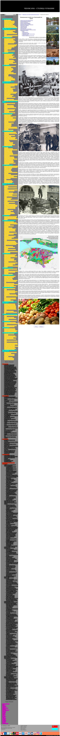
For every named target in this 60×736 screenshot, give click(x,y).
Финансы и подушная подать (9, 230)
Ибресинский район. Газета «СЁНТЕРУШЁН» (9, 405)
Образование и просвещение (9, 109)
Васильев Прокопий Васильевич (10, 368)
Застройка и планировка (8, 39)
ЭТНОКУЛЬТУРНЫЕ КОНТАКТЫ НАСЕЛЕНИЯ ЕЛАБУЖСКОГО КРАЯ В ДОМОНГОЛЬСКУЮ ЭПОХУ (12, 680)
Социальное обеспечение (9, 60)
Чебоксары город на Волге (7, 19)
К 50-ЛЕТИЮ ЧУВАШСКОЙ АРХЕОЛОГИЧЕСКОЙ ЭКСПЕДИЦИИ (10, 602)
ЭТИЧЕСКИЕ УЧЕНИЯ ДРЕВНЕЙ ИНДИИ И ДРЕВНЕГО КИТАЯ (12, 490)
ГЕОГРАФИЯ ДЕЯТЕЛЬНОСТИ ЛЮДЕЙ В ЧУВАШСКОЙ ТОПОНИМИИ (11, 447)
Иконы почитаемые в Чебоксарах (10, 325)
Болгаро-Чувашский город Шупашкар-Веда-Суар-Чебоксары (9, 29)
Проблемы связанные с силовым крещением (10, 261)
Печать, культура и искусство (9, 112)
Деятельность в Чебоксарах (9, 21)
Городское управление (8, 274)
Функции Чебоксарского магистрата (11, 271)
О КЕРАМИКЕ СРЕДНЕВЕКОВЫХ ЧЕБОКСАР (11, 649)
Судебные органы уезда (8, 246)
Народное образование (8, 62)
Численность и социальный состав (10, 44)
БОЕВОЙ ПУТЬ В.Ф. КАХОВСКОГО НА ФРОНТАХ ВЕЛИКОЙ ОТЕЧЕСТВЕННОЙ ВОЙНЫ (12, 587)
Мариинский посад (5, 703)
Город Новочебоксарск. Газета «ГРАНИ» (10, 420)
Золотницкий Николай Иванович (10, 379)
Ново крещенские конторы (9, 258)
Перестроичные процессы (9, 176)
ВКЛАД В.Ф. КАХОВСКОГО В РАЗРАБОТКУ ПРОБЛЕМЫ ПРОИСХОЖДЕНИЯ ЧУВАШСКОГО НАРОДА (11, 594)
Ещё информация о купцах (9, 358)
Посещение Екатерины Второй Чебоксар (10, 250)
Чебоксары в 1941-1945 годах (7, 131)
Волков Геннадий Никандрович (10, 371)
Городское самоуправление (9, 56)
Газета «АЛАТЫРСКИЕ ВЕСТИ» (9, 397)
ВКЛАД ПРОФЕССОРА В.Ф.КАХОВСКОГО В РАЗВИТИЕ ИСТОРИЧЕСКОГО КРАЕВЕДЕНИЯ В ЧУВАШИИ (11, 581)
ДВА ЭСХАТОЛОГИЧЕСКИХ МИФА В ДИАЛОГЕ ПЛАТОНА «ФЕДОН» (11, 487)
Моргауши (4, 706)
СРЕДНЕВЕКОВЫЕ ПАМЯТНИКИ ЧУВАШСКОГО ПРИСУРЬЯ (12, 624)
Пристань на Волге (7, 67)
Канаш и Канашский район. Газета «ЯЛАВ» (10, 407)
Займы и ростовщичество (9, 285)
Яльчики (3, 722)
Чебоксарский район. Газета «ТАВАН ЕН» (11, 428)
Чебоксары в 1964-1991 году (7, 165)
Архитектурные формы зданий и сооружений (10, 319)
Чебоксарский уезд (5, 215)
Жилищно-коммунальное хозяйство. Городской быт (11, 155)
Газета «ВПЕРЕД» (7, 432)
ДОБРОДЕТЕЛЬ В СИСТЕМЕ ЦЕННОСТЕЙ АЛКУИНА (11, 492)
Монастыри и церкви (6, 253)
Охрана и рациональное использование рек (8, 461)
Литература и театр (25, 34)
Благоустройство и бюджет (9, 158)
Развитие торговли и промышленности (8, 199)
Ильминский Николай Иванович (10, 381)
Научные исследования (8, 152)
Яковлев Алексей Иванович (9, 395)
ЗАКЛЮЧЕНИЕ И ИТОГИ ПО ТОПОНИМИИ (9, 453)
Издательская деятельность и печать (9, 98)
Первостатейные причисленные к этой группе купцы (10, 353)
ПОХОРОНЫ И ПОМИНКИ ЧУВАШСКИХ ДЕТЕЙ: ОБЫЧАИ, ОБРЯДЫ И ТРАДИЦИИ (11, 690)
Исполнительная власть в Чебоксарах (9, 226)
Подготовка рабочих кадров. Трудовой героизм (9, 136)
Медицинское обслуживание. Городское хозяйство (9, 145)
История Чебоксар (7, 20)
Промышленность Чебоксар (9, 22)
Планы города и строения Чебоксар (10, 205)
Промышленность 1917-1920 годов (10, 92)
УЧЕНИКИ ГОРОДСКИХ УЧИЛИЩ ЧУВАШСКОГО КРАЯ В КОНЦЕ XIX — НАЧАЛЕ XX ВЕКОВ (10, 657)
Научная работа (7, 141)
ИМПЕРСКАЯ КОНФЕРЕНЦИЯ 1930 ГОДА (11, 539)
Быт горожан (6, 64)
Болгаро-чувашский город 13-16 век (11, 35)
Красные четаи (5, 708)
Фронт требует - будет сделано (10, 137)
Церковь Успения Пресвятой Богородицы (9, 203)
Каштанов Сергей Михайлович (10, 383)
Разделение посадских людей (9, 304)
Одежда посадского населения (9, 329)
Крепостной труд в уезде (8, 300)
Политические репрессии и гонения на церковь (10, 129)
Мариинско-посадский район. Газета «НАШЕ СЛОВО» (11, 416)
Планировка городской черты (9, 204)
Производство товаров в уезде (10, 308)
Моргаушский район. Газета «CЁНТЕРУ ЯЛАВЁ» (9, 418)
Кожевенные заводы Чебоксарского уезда (11, 296)
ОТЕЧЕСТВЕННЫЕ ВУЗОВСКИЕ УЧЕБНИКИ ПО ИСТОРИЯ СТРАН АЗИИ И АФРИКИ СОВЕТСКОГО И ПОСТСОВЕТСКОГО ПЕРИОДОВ (12, 521)
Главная (19, 14)
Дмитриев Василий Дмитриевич (10, 376)
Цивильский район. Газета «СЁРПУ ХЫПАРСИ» (10, 426)
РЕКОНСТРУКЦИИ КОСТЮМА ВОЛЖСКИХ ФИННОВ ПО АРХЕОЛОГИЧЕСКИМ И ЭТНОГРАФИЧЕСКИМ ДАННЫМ (12, 621)
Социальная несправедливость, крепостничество (10, 299)
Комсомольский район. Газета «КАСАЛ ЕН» (9, 410)
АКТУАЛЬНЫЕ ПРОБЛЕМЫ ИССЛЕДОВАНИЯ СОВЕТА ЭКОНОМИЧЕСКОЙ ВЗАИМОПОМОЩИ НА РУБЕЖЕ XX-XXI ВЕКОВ (11, 671)
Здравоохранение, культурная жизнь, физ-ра (9, 164)
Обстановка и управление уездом (10, 233)
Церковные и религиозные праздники (9, 334)
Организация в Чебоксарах (9, 23)
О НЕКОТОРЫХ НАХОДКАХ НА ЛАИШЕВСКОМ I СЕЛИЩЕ (11, 626)
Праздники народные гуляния (9, 335)
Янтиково (4, 716)
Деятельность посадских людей (10, 307)
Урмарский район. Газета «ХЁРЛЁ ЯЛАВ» (10, 424)
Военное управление (8, 70)
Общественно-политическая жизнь (10, 27)
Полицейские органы (8, 55)
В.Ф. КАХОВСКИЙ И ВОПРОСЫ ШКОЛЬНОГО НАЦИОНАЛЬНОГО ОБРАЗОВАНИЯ (12, 584)
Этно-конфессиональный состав (10, 45)
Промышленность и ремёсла (9, 51)
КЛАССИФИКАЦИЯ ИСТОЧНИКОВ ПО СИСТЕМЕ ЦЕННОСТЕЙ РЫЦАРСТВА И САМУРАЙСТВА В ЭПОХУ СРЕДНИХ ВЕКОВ (11, 472)
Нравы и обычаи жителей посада (10, 336)
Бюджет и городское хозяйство (10, 118)
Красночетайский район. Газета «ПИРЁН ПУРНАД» (10, 414)
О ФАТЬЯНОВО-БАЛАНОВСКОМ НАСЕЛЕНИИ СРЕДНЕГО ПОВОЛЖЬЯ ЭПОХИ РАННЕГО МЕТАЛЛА (12, 632)
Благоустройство (7, 94)
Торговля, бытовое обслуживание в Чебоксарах (10, 173)
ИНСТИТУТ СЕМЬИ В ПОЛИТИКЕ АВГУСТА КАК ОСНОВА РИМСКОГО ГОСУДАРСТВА (10, 481)
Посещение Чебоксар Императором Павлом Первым (11, 252)
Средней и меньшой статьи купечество (9, 356)
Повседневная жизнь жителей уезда (11, 344)
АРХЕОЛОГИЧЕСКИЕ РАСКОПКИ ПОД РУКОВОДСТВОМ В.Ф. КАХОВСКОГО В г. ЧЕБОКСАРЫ (12, 590)
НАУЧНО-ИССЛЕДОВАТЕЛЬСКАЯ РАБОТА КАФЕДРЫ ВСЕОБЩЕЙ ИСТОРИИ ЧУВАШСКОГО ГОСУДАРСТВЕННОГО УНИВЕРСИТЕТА (12, 529)
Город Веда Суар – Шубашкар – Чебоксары (8, 184)
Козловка (4, 712)
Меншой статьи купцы (8, 357)
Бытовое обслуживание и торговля (10, 159)
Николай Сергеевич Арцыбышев (10, 367)
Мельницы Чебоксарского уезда (10, 294)
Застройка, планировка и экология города (10, 197)
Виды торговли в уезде (8, 279)
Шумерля (4, 709)
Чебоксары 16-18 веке (8, 36)
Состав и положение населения (10, 66)
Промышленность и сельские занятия (9, 104)
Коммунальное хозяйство (9, 105)
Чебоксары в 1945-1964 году (7, 146)
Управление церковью (8, 264)
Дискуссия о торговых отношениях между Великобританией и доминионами (10, 544)
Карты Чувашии (5, 439)
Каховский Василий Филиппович (10, 382)
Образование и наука (8, 150)
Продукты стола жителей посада (10, 331)
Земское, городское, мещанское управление (10, 74)
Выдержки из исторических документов (9, 191)
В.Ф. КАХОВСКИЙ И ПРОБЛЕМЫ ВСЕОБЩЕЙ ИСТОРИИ (10, 465)
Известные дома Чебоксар (9, 317)
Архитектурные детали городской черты (9, 314)
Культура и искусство (8, 96)
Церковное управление (8, 57)
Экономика (6, 75)
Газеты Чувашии (5, 396)
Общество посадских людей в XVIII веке (10, 313)
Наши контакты (23, 727)
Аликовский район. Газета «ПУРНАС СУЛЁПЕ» (10, 399)
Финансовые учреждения (9, 72)
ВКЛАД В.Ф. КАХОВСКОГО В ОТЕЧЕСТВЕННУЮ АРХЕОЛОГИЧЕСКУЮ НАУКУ (11, 468)
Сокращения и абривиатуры (11, 699)
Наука (5, 179)
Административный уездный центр (9, 220)
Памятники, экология (8, 168)
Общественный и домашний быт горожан (10, 332)
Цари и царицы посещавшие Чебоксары (9, 248)
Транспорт (6, 147)
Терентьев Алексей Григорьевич (10, 391)
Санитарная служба (7, 124)
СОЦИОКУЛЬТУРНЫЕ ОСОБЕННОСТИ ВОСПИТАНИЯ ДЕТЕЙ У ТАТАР (11, 550)
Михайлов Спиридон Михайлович (10, 387)
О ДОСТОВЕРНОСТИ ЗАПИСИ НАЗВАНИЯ (9, 441)
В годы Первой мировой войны (10, 26)
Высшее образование (8, 151)
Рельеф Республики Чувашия (9, 457)
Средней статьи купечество (9, 354)
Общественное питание (8, 160)
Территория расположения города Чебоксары (10, 186)
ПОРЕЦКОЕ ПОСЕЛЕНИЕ (10, 647)
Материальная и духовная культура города (10, 316)
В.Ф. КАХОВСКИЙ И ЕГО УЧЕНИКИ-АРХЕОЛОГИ (10, 597)
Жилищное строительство (9, 157)
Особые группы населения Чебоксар (10, 189)
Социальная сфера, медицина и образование (10, 59)
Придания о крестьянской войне (10, 242)
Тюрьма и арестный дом (8, 69)
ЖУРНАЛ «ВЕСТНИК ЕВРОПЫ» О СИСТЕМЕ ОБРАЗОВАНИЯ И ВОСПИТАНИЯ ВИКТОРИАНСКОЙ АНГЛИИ (10, 502)
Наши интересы (23, 729)
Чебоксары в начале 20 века (9, 25)
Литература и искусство (8, 142)
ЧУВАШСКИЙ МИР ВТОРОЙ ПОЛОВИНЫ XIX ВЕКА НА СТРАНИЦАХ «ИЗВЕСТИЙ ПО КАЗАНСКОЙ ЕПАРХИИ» (11, 697)
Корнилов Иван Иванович (9, 385)
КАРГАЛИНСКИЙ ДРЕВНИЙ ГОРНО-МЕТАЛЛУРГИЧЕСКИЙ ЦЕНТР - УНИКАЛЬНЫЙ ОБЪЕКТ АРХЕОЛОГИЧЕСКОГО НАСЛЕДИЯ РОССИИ (12, 616)
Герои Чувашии (5, 364)
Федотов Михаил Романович (9, 392)
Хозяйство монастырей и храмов (10, 254)
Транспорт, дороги (7, 169)
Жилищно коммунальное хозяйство (10, 167)
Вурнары (4, 714)
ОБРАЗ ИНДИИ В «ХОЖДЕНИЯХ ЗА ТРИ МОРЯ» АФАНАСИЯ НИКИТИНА (11, 484)
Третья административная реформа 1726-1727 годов (11, 224)
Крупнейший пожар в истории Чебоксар (9, 209)
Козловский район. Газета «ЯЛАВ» (10, 408)
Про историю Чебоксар (8, 24)
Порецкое (4, 718)
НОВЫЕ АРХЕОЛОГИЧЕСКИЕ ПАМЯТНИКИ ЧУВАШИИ (11, 651)
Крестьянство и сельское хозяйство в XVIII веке (11, 219)
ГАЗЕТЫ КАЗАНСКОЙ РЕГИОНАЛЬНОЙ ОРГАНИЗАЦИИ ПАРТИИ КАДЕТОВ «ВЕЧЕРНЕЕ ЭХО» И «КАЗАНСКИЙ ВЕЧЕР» (11, 558)
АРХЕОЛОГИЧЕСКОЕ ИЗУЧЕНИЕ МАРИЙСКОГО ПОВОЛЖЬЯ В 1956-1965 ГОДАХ (12, 628)
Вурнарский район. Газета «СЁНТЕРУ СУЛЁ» (11, 403)
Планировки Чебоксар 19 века (9, 207)
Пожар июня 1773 (7, 211)
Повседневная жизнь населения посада (10, 340)
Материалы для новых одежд (9, 328)
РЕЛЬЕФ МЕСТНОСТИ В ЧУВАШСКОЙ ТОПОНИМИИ (11, 443)
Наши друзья (23, 728)
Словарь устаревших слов (9, 359)
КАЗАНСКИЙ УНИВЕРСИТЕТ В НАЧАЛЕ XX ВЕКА (9, 548)
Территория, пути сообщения (9, 38)
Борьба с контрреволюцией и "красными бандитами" (9, 89)
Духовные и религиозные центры (10, 320)
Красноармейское (5, 710)
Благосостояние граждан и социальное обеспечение (9, 162)
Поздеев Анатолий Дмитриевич (10, 389)
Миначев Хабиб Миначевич (9, 386)
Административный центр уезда (8, 53)
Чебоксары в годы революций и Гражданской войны (8, 82)
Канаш (3, 715)
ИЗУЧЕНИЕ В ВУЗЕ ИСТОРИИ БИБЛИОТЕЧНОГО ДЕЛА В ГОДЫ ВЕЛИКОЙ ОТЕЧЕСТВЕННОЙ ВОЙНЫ (11, 574)
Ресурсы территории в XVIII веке (10, 217)
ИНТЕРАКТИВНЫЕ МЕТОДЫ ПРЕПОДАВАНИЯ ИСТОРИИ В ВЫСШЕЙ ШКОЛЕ (11, 517)
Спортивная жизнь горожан (9, 349)
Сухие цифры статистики (8, 338)
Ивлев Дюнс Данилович (8, 380)
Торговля (6, 50)
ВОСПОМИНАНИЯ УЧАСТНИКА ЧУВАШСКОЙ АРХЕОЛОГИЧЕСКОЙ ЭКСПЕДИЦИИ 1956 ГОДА (11, 654)
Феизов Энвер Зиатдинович (9, 393)
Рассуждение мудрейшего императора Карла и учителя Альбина (11, 494)
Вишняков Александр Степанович (10, 369)
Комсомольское (5, 723)
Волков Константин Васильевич (10, 372)
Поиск (3, 14)
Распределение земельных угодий (10, 216)
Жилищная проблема (8, 171)
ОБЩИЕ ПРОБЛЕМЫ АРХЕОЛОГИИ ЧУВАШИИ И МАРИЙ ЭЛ (11, 612)
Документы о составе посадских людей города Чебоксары (9, 351)
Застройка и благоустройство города (11, 166)
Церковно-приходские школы (9, 263)
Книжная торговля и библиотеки (10, 63)
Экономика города (7, 49)
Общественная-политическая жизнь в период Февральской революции (11, 84)
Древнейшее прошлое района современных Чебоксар (9, 31)
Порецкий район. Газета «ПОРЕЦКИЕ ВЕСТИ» (11, 422)
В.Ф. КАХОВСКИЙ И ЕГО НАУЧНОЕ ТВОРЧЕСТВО (8, 463)
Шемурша (4, 720)
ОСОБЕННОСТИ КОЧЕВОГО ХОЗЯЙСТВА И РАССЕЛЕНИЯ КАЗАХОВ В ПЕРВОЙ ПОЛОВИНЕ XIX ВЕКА (12, 554)
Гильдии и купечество (8, 195)
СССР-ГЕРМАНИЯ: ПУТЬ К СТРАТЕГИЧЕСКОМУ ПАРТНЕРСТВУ (10, 510)
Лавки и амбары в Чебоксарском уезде (10, 282)
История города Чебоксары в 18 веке (11, 346)
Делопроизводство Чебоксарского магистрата (10, 270)
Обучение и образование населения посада (10, 342)
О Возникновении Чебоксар (9, 32)
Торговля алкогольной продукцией (10, 280)
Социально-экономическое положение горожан (9, 47)
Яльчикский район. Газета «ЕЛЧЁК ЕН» (10, 436)
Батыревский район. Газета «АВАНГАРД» (9, 401)
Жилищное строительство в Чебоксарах (9, 121)
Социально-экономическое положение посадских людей (9, 302)
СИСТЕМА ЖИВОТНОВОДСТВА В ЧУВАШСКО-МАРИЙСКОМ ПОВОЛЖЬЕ (12, 687)
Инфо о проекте (23, 726)
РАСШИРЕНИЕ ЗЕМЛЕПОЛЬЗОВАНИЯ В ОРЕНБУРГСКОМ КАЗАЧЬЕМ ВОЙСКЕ (11, 570)
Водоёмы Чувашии (5, 454)
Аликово (3, 707)
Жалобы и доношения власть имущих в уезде (11, 240)
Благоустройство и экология (9, 40)
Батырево (4, 721)
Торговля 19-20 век (7, 76)
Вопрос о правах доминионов (11, 546)
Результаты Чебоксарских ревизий (10, 194)
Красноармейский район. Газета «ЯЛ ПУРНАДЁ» (11, 412)
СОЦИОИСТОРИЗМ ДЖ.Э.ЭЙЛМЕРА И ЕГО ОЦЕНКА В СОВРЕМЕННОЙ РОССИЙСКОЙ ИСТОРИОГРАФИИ (12, 514)
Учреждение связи (7, 71)
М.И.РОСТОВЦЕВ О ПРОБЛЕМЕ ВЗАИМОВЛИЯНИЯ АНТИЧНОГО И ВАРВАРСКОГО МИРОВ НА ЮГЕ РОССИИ (12, 477)
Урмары (3, 713)
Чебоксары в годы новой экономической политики (31, 14)
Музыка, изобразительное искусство (28, 35)
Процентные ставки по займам (10, 286)
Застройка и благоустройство (9, 79)
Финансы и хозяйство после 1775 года (10, 245)
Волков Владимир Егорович (9, 370)
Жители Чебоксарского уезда (9, 290)
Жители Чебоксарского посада (9, 305)
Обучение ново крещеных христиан (10, 262)
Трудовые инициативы (8, 148)
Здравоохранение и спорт (9, 99)
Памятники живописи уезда (9, 326)
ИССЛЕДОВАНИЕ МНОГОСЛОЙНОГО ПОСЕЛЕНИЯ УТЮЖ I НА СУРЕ (12, 608)
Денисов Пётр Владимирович (9, 375)
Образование (6, 140)
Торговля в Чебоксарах (8, 117)
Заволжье (6, 458)
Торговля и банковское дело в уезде (11, 284)
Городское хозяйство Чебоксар (10, 119)
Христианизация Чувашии (9, 259)
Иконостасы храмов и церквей (10, 322)
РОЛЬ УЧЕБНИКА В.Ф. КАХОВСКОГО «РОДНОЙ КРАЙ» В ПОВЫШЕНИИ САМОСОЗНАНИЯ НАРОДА (12, 563)
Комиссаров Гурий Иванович (9, 384)
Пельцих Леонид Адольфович (9, 388)
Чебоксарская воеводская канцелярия (9, 235)
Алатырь (4, 719)
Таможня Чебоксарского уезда (10, 276)
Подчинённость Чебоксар (9, 221)
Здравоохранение (7, 174)
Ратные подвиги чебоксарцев (9, 138)
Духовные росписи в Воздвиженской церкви (11, 324)
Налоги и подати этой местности (10, 222)
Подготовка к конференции (11, 541)
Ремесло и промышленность (9, 78)
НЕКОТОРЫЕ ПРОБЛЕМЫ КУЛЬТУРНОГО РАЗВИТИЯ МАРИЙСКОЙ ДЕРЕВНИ (11, 566)
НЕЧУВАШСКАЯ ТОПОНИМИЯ (9, 450)
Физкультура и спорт (8, 182)
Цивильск (4, 711)
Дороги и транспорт (8, 125)
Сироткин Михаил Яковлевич (9, 390)
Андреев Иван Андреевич (9, 366)
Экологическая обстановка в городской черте (9, 214)
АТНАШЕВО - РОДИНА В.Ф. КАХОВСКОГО (9, 578)
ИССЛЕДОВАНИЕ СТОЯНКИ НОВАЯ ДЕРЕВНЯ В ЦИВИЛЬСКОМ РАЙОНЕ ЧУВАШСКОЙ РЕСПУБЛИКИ (11, 636)
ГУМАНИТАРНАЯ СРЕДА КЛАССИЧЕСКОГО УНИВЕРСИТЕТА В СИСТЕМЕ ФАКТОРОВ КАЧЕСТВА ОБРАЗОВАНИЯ (11, 661)
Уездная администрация (8, 54)
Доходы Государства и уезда (9, 347)
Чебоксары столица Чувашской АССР (11, 100)
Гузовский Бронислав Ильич (9, 374)
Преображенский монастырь (9, 255)
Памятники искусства (6, 321)
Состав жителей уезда (8, 227)
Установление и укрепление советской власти (9, 87)
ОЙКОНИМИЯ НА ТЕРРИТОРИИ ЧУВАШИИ (10, 449)
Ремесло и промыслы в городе (8, 287)
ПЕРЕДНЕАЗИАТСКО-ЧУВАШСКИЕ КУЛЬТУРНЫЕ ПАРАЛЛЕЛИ (10, 677)
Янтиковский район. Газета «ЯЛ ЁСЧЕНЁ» (10, 438)
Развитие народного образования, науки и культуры (10, 178)
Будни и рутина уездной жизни (10, 236)
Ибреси (3, 717)
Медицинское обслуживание (9, 61)
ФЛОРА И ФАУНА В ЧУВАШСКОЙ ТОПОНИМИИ (10, 445)
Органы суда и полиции (8, 68)
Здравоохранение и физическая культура (10, 108)
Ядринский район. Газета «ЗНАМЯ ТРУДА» (10, 434)
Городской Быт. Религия (8, 181)
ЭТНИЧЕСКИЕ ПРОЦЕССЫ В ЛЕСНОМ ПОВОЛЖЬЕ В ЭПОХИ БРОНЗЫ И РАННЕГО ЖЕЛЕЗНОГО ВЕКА (11, 605)
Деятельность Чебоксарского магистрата (9, 273)
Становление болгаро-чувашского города (10, 34)
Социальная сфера (7, 80)
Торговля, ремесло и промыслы (8, 275)
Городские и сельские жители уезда (10, 343)
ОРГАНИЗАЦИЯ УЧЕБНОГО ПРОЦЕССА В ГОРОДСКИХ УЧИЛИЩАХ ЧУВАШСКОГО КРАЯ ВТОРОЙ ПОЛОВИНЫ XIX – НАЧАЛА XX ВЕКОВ (12, 666)
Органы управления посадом (7, 268)
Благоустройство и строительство (10, 127)
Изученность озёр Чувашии (9, 455)
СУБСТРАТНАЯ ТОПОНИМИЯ (9, 451)
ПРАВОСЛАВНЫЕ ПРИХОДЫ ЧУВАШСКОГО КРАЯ (11, 675)
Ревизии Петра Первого (8, 193)
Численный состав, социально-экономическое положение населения (10, 42)
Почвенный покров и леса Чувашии (10, 456)
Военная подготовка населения (10, 132)
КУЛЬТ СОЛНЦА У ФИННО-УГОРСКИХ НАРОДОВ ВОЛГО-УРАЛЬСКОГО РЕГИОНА (11, 684)
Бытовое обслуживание (8, 77)
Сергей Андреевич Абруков (9, 365)
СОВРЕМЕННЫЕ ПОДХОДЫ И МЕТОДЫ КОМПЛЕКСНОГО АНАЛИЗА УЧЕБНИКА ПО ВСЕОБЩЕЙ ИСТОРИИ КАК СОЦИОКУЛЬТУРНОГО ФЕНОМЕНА (11, 535)
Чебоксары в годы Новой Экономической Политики (10, 102)
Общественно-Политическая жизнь (10, 175)
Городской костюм (5, 327)
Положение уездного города (9, 345)
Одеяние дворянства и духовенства (10, 330)
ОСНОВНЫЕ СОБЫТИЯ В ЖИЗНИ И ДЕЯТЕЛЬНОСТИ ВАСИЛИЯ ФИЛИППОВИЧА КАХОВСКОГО (12, 599)
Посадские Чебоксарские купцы (10, 306)
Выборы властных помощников (10, 229)
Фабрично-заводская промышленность (8, 115)
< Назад (36, 326)
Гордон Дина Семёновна (8, 373)
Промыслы (6, 52)
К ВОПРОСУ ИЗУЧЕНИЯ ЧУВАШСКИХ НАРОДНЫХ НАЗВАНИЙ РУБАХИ (10, 693)
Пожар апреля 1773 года (8, 210)
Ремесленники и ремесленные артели (9, 289)
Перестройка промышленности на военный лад (10, 134)
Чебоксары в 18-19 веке (6, 37)
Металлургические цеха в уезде (10, 297)
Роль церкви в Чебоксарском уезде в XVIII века (11, 266)
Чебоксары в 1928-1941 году (7, 113)
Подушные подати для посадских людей (10, 310)
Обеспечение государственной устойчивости (10, 232)
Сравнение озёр (7, 459)
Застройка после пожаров (9, 212)
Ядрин (3, 705)
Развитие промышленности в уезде (10, 291)
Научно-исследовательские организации (9, 111)
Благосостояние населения (9, 106)
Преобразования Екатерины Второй (11, 243)
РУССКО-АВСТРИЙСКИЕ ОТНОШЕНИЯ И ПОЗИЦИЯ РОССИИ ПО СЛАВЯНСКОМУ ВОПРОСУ (11, 507)
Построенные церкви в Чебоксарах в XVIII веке (11, 201)
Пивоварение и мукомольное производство (9, 293)
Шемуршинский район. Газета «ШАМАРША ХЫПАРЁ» (9, 430)
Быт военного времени (8, 143)
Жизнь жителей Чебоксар (9, 311)
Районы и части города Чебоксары (10, 206)
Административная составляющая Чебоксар (10, 188)
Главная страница (24, 725)
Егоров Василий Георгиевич (9, 377)
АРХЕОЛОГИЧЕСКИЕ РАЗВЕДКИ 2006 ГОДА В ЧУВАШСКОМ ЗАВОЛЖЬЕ (12, 644)
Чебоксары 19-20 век (6, 65)
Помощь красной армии (8, 90)
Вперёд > (41, 326)
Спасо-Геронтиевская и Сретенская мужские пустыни (10, 257)
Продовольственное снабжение (10, 93)
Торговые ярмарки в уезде (9, 283)
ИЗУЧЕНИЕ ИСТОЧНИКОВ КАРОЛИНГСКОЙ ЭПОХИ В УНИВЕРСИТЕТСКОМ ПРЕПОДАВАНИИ (11, 498)
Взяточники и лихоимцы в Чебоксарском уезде (9, 238)
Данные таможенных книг (9, 277)
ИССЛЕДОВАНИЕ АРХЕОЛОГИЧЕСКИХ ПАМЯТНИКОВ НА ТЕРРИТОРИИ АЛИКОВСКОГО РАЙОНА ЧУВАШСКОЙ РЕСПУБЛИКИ (12, 640)
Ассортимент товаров (8, 278)
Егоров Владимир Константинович (10, 378)
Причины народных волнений (9, 241)
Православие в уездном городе (10, 348)
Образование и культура (8, 95)
